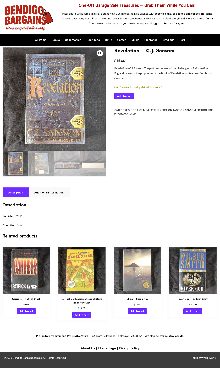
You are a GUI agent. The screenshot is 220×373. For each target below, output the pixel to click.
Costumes (93, 40)
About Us (88, 348)
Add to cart (124, 96)
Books (56, 40)
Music (135, 40)
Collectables (73, 40)
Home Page (107, 348)
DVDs (108, 40)
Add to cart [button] (26, 311)
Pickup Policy (129, 348)
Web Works (209, 357)
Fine (210, 110)
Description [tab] (15, 192)
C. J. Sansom (188, 110)
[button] (100, 53)
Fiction (167, 110)
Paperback (121, 113)
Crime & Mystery (150, 110)
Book (134, 110)
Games (121, 40)
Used (133, 113)
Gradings (168, 40)
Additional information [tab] (49, 192)
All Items (40, 40)
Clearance (151, 40)
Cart (182, 40)
